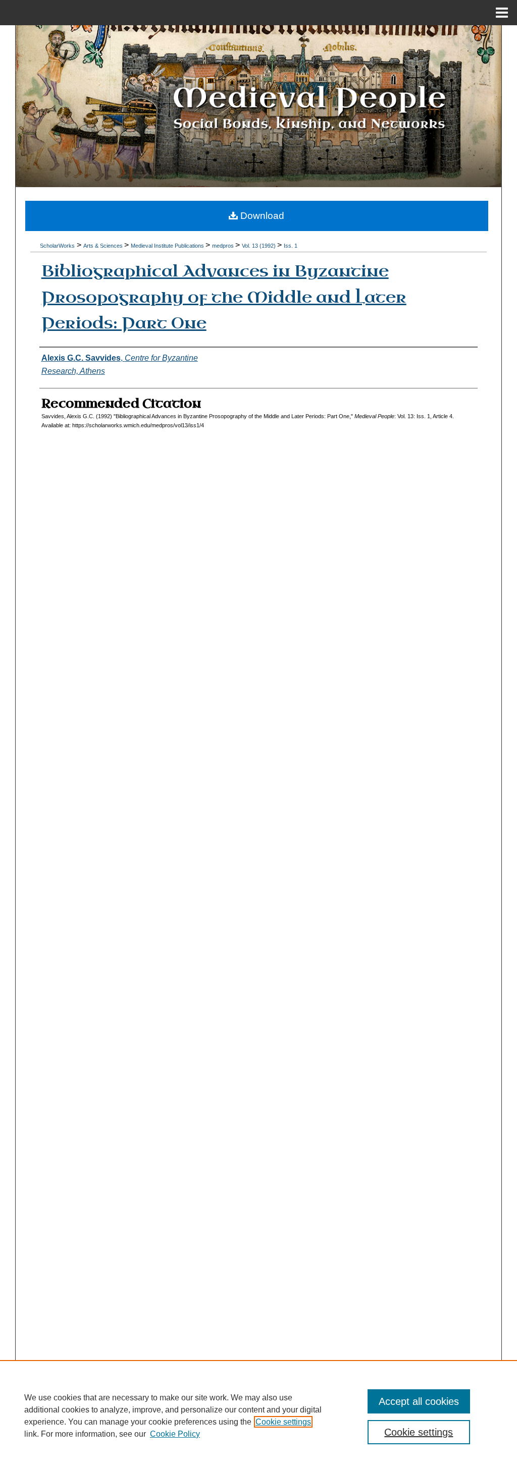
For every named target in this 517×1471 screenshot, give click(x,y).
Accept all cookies (419, 1401)
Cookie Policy (175, 1434)
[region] (258, 1415)
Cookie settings (283, 1422)
